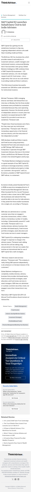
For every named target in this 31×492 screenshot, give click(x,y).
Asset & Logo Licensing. (21, 339)
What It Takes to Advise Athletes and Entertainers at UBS (14, 434)
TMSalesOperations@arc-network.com (18, 337)
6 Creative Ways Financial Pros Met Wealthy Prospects (14, 439)
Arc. (15, 486)
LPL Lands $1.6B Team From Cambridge (16, 420)
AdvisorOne (20, 101)
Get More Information (15, 377)
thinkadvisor (11, 32)
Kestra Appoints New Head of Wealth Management (14, 444)
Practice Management (9, 15)
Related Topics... (8, 306)
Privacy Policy (20, 488)
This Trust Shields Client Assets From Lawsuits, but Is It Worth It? (14, 424)
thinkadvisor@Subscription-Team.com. (15, 476)
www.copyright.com (11, 336)
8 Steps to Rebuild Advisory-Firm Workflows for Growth (13, 429)
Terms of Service (12, 488)
